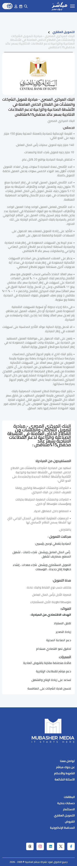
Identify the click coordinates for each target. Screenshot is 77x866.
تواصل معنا (67, 761)
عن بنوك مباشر (65, 767)
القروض (70, 821)
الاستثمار (69, 809)
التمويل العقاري (63, 32)
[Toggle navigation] (72, 6)
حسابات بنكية (66, 803)
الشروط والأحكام (64, 773)
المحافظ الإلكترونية (62, 827)
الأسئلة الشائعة (65, 779)
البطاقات (69, 797)
